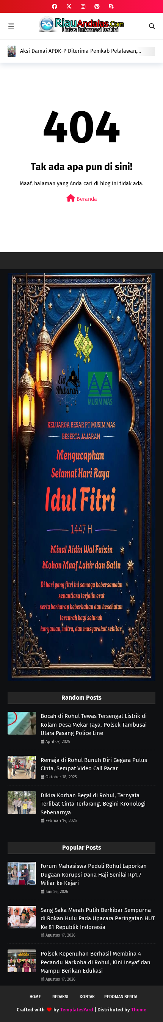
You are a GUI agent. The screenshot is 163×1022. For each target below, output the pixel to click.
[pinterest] (97, 6)
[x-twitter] (69, 6)
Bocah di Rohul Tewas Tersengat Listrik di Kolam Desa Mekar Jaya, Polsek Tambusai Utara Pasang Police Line (94, 725)
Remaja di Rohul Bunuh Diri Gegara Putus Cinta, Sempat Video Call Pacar (94, 764)
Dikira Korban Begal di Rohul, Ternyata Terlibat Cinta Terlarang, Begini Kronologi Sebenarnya (93, 804)
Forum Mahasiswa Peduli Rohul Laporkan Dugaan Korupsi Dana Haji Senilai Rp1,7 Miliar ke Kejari (94, 874)
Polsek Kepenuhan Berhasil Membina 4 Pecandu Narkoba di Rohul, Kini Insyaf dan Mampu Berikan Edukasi (95, 962)
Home (35, 996)
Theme (138, 1010)
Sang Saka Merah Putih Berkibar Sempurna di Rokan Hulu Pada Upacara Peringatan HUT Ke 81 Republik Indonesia (98, 919)
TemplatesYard (76, 1010)
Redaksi (60, 996)
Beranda (86, 199)
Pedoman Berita (120, 996)
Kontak (87, 996)
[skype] (110, 6)
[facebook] (54, 6)
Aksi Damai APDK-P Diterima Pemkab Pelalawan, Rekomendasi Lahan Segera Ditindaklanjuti (78, 51)
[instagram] (83, 6)
